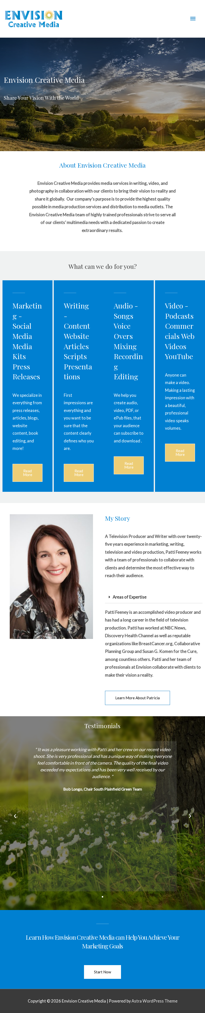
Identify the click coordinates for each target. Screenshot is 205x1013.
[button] (27, 473)
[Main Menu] (193, 18)
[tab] (153, 597)
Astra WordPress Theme (155, 1001)
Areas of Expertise (129, 597)
